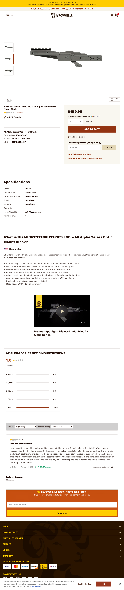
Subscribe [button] (62, 513)
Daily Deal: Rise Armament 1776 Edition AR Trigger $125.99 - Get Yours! (62, 9)
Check (109, 147)
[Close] (120, 583)
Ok (104, 584)
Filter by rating (44, 427)
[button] (8, 15)
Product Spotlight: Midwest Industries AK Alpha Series (61, 333)
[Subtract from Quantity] (70, 121)
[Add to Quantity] (80, 121)
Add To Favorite (14, 117)
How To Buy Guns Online (79, 154)
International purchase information (85, 158)
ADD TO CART (92, 129)
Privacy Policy (35, 586)
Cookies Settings (85, 584)
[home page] (62, 15)
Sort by (11, 427)
